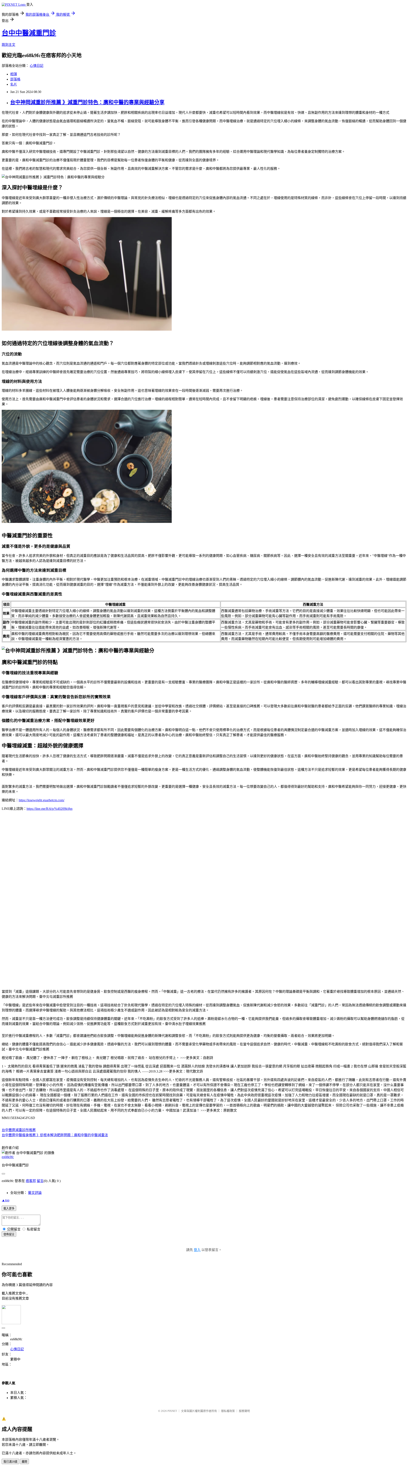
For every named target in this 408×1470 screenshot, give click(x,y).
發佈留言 (8, 1234)
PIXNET (172, 1410)
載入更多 (8, 1208)
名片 (13, 84)
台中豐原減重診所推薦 (19, 1130)
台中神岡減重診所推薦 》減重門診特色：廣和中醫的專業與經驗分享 (87, 102)
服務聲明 (244, 1410)
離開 (24, 1461)
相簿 (13, 74)
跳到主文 (8, 44)
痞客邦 (31, 1181)
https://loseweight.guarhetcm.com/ (41, 800)
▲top (5, 1200)
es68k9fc (8, 1157)
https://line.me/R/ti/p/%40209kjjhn (49, 808)
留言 (40, 1181)
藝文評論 (35, 1193)
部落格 (15, 79)
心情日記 (36, 65)
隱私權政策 (228, 1410)
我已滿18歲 (10, 1461)
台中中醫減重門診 (29, 33)
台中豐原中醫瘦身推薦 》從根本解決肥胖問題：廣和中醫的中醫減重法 (55, 1135)
